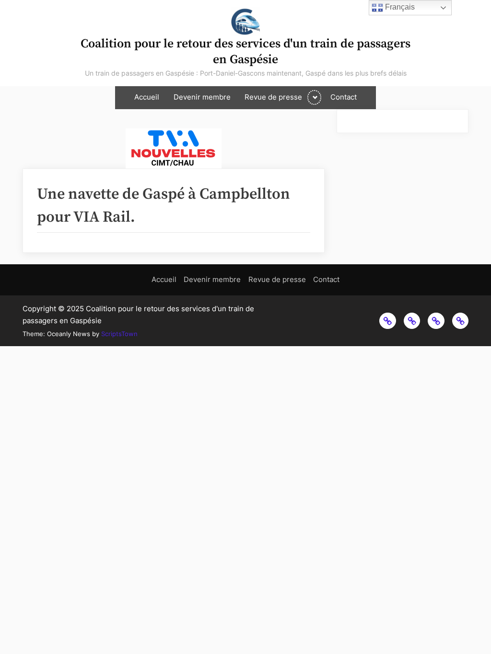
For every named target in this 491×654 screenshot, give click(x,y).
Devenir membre (202, 97)
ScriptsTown (119, 334)
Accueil (146, 97)
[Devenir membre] (412, 321)
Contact (343, 97)
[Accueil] (387, 321)
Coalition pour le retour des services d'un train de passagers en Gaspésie (245, 52)
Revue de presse (273, 97)
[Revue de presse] (436, 321)
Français (399, 7)
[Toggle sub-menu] (314, 97)
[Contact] (460, 321)
